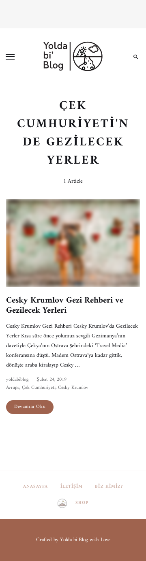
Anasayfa (35, 487)
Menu (10, 57)
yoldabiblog (17, 379)
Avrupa (12, 388)
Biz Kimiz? (109, 487)
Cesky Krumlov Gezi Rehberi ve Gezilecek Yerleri (64, 305)
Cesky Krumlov (73, 388)
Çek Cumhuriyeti (39, 388)
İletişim (71, 487)
